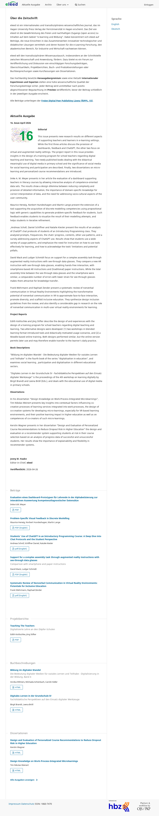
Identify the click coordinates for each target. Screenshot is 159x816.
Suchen (81, 4)
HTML (18, 687)
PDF (17, 509)
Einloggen (148, 4)
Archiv (48, 4)
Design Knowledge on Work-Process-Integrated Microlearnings (44, 761)
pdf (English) (21, 548)
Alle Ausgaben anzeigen (22, 779)
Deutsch (115, 28)
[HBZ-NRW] (119, 811)
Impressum (15, 803)
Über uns (62, 4)
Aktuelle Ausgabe (31, 4)
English (115, 24)
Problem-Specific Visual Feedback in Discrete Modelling (39, 518)
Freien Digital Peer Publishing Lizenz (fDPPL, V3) (67, 100)
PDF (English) (21, 527)
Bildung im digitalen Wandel (54, 673)
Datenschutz (27, 803)
